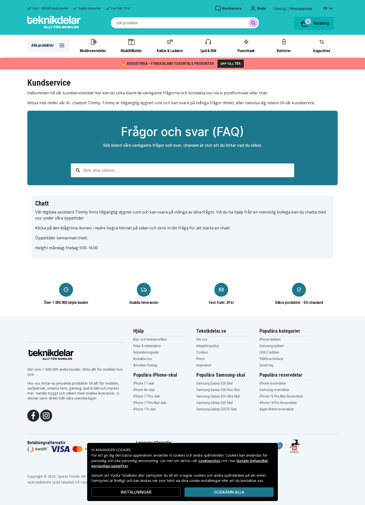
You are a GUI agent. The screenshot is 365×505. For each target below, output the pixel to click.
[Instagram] (46, 415)
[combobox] (185, 22)
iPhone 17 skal (143, 383)
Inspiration (203, 365)
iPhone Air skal (143, 390)
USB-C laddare (269, 352)
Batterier (284, 50)
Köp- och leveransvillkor (150, 339)
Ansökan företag (145, 365)
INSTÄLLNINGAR (136, 492)
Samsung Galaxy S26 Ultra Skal (218, 396)
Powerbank (246, 50)
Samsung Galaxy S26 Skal (214, 383)
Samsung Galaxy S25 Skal (214, 403)
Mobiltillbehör (131, 50)
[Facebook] (33, 415)
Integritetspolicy (207, 346)
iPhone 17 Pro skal (146, 396)
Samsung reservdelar (274, 390)
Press (200, 359)
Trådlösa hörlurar (271, 359)
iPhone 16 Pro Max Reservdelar (281, 396)
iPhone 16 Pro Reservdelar (278, 403)
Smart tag (266, 365)
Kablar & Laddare (170, 50)
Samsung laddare (271, 346)
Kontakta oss (142, 359)
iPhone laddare (270, 339)
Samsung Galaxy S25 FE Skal (216, 409)
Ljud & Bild (208, 50)
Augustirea (321, 50)
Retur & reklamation (147, 346)
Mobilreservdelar (93, 50)
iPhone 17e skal (144, 409)
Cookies (202, 352)
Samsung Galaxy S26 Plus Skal (218, 390)
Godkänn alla (229, 492)
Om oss (201, 339)
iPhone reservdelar (272, 383)
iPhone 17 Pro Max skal (149, 403)
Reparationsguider (146, 352)
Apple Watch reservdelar (276, 409)
